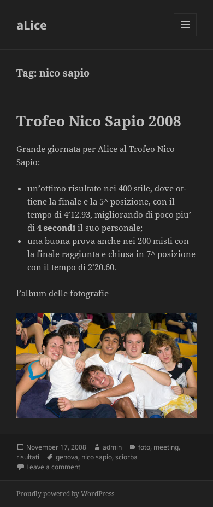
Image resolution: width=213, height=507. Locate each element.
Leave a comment (53, 466)
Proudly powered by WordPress (65, 493)
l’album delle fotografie (62, 293)
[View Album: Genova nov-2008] (106, 365)
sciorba (126, 457)
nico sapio (96, 457)
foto (144, 447)
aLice (31, 24)
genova (67, 457)
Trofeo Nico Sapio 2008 (98, 121)
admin (112, 447)
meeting (166, 447)
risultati (27, 457)
